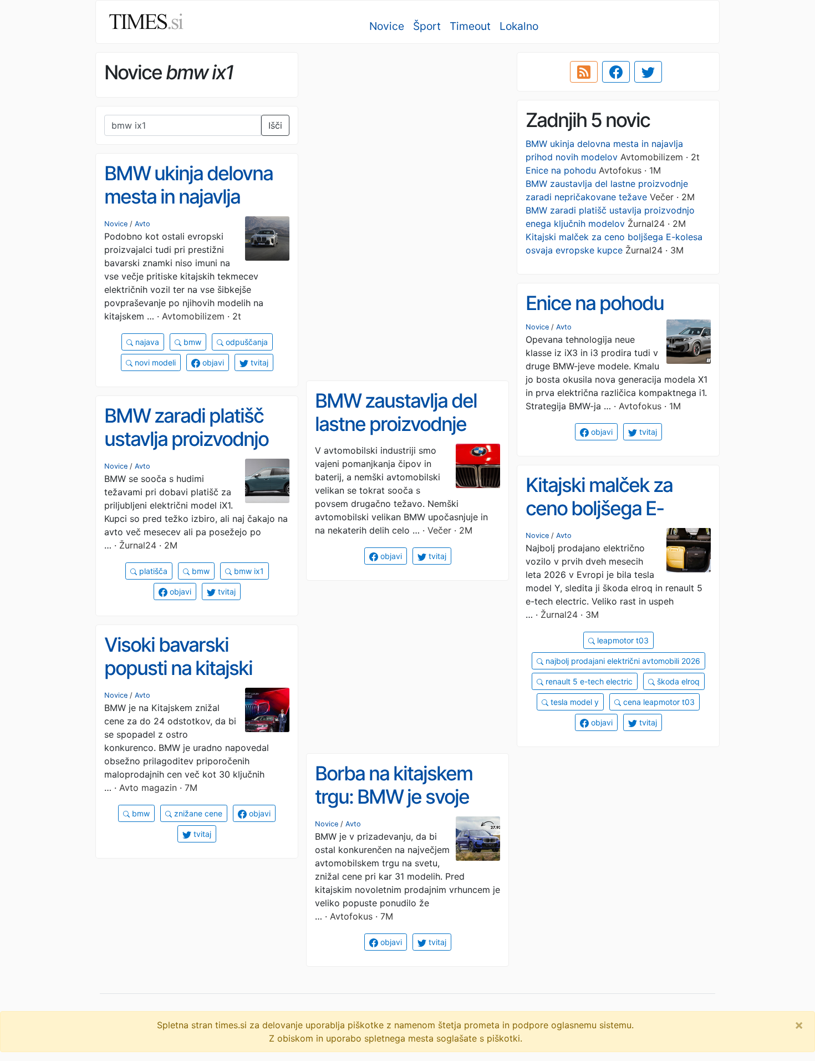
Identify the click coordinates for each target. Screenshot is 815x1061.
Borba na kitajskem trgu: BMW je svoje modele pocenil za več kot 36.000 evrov (407, 809)
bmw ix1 (248, 571)
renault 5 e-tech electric (588, 681)
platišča (152, 571)
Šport (427, 26)
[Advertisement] (407, 130)
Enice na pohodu (561, 170)
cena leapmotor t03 (658, 702)
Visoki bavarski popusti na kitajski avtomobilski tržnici (183, 668)
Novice (386, 26)
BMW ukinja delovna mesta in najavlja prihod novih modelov (193, 196)
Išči (275, 125)
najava (146, 342)
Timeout (470, 26)
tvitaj (258, 362)
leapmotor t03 (622, 640)
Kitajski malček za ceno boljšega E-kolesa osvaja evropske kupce (599, 520)
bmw (191, 342)
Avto (142, 224)
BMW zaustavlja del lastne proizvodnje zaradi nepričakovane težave (403, 436)
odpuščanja (245, 342)
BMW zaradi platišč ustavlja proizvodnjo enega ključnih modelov (186, 451)
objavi (212, 362)
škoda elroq (677, 681)
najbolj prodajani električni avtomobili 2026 (621, 661)
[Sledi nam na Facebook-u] (616, 72)
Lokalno (519, 26)
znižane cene (197, 813)
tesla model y (573, 702)
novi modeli (154, 362)
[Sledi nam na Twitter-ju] (648, 72)
